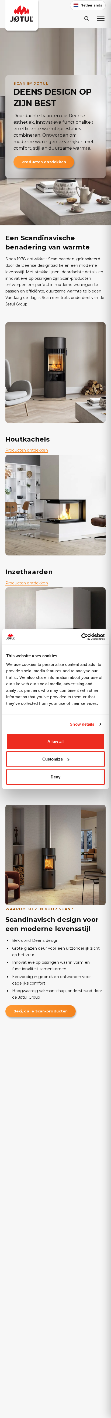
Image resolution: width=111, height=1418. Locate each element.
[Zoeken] (86, 18)
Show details (82, 724)
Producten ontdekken (44, 162)
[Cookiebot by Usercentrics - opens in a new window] (81, 636)
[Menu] (101, 18)
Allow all (55, 741)
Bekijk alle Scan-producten (40, 1011)
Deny (55, 776)
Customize (52, 759)
